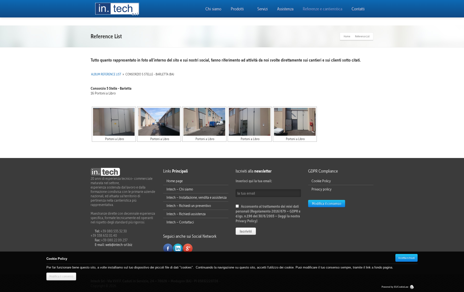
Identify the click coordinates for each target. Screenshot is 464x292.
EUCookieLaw (401, 287)
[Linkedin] (178, 248)
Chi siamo (213, 8)
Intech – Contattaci (180, 222)
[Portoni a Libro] (114, 122)
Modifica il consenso (326, 203)
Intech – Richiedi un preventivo (189, 205)
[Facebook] (168, 248)
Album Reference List (106, 74)
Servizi (262, 8)
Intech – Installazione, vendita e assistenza (197, 197)
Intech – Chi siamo (180, 189)
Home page (175, 181)
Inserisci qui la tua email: (254, 180)
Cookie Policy (321, 181)
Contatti (358, 8)
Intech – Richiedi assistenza (186, 214)
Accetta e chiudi (406, 258)
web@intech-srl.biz (118, 244)
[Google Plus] (188, 248)
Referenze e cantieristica (322, 8)
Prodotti (237, 8)
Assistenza (285, 8)
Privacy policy (322, 189)
